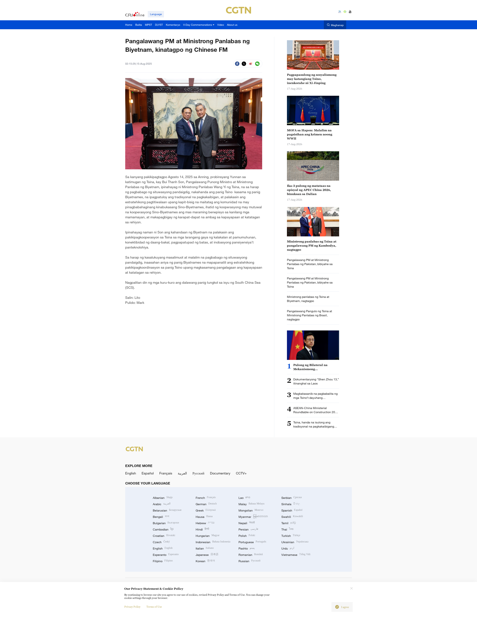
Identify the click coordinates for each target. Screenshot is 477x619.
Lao (244, 498)
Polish (246, 536)
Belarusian (167, 510)
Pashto (246, 548)
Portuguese (252, 542)
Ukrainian (294, 542)
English (130, 473)
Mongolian (250, 510)
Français (165, 473)
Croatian (164, 536)
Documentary (220, 473)
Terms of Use (154, 606)
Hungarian (207, 536)
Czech (161, 542)
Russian (249, 561)
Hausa (204, 517)
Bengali (161, 517)
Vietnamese (295, 555)
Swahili (292, 517)
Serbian (291, 498)
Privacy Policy (132, 606)
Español (148, 473)
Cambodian (163, 529)
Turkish (290, 536)
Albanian (163, 498)
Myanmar (253, 517)
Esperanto (166, 555)
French (206, 498)
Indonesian (213, 542)
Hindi (202, 529)
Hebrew (205, 523)
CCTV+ (241, 473)
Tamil (288, 523)
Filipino (163, 561)
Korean (205, 561)
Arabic (161, 504)
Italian (205, 548)
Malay (251, 504)
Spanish (291, 510)
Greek (206, 510)
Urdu (287, 548)
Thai (287, 529)
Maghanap (337, 25)
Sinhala (290, 504)
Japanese (207, 555)
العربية (182, 473)
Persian (248, 529)
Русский (198, 473)
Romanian (250, 555)
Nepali (246, 523)
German (206, 504)
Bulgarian (166, 523)
